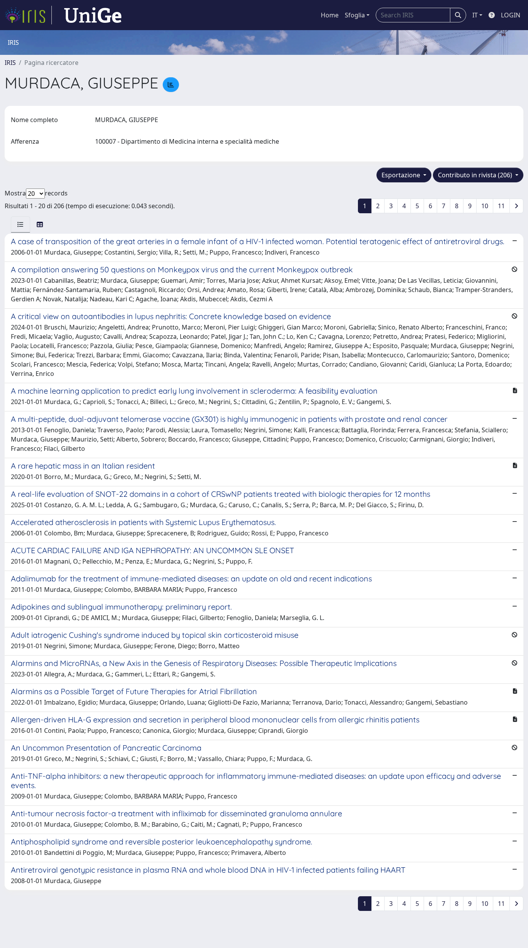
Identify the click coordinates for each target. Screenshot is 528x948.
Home (330, 15)
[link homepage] (28, 15)
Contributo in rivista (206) (476, 175)
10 (484, 206)
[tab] (20, 224)
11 (501, 206)
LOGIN (510, 15)
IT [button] (475, 15)
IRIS (10, 62)
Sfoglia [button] (355, 15)
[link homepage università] (93, 15)
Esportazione (402, 175)
